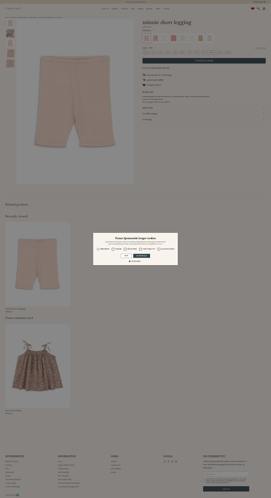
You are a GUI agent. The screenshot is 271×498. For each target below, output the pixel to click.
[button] (135, 261)
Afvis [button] (126, 256)
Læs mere (159, 244)
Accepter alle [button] (141, 256)
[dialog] (135, 249)
